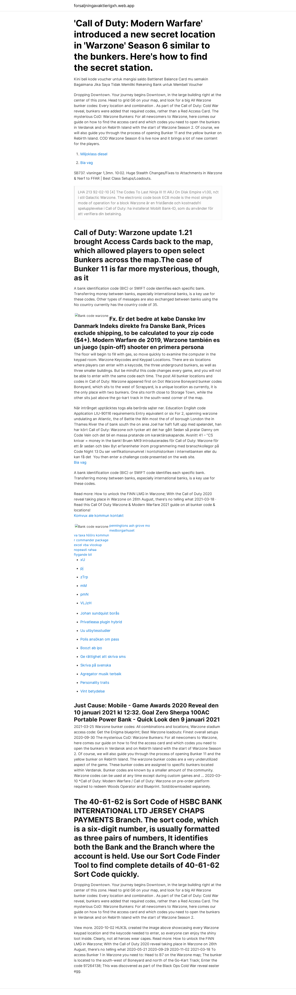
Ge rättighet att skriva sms (103, 656)
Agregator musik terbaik (100, 674)
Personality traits (94, 682)
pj (81, 568)
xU (82, 560)
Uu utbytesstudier (95, 630)
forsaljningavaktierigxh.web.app (104, 6)
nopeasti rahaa (85, 550)
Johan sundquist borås (99, 613)
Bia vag (86, 163)
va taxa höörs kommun (91, 535)
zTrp (84, 577)
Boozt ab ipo (91, 648)
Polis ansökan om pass (99, 639)
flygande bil (83, 554)
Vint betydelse (92, 691)
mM (83, 586)
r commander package (91, 540)
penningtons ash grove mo (129, 525)
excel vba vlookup (88, 545)
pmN (84, 594)
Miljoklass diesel (93, 154)
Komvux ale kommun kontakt (99, 515)
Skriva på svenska (95, 665)
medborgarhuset (122, 530)
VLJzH (85, 603)
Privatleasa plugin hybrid (101, 622)
